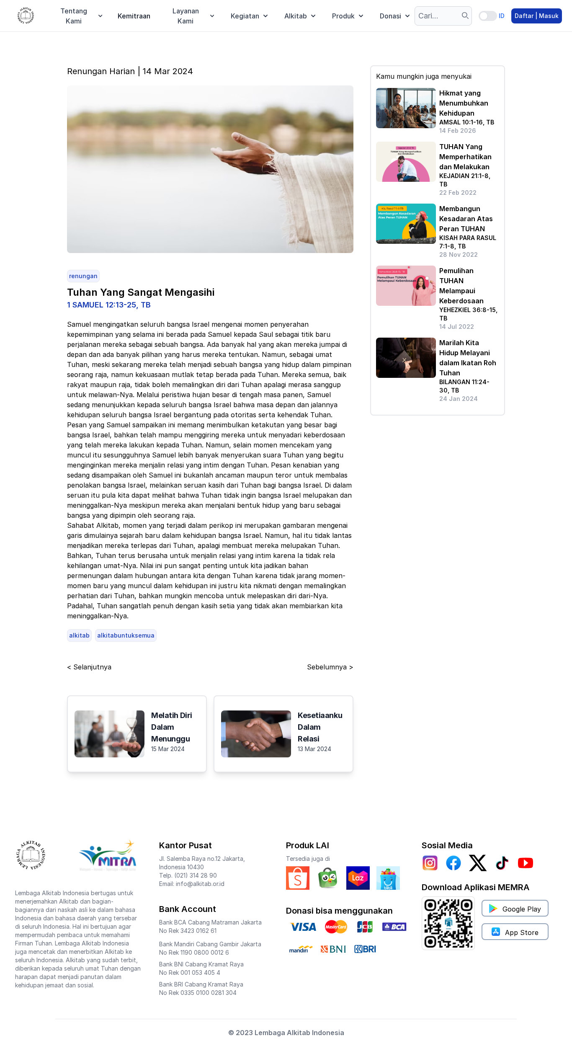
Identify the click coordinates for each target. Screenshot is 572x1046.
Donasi (390, 16)
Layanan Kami (186, 16)
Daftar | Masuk (537, 15)
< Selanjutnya (89, 667)
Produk (343, 16)
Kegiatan (245, 16)
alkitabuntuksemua (126, 635)
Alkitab (295, 16)
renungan (83, 275)
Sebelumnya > (330, 667)
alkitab (79, 635)
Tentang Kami (73, 16)
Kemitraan (134, 16)
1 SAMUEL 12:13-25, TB (109, 304)
